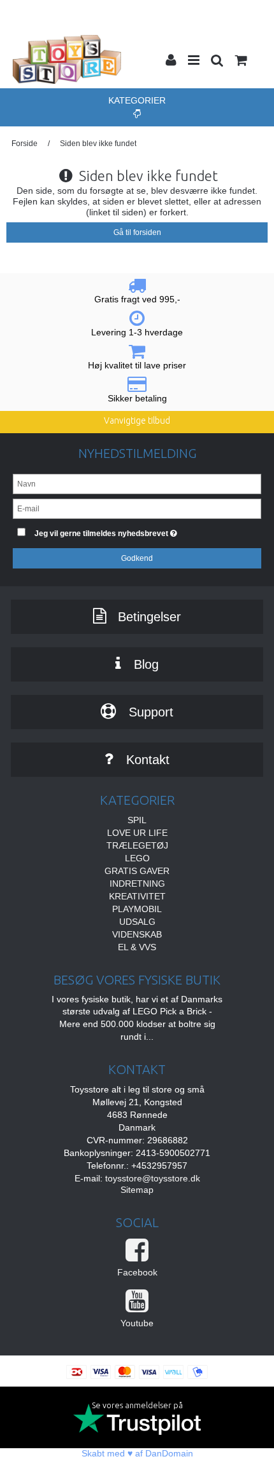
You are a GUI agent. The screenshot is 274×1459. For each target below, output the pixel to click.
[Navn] (137, 483)
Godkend (137, 558)
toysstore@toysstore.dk (152, 1178)
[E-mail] (137, 508)
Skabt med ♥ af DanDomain (137, 1453)
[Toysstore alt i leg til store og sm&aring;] (67, 59)
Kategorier (137, 100)
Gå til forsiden (137, 232)
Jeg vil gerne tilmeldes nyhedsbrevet (124, 530)
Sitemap (137, 1190)
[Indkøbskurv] (240, 62)
